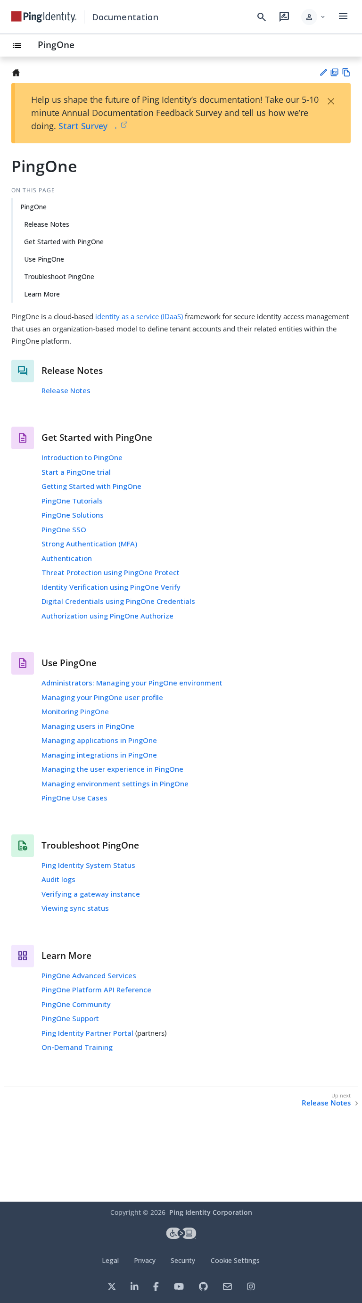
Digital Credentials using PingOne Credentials (118, 601)
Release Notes (46, 224)
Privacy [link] (145, 1260)
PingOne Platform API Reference (96, 989)
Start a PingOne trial (76, 472)
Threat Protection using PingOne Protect (110, 572)
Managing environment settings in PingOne (115, 783)
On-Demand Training (77, 1047)
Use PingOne (44, 259)
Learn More (42, 293)
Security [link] (183, 1260)
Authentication (66, 558)
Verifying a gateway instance (90, 894)
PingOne (56, 44)
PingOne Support (70, 1018)
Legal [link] (110, 1260)
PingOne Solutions (72, 515)
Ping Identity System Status (88, 865)
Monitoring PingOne (75, 711)
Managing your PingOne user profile (102, 697)
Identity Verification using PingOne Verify (111, 587)
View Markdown (346, 72)
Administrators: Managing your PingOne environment (131, 682)
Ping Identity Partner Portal (87, 1033)
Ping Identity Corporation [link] (210, 1212)
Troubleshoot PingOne (59, 276)
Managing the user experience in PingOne (112, 769)
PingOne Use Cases (74, 797)
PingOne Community (76, 1004)
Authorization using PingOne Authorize (107, 615)
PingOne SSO (63, 529)
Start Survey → (88, 126)
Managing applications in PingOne (99, 740)
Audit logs (58, 879)
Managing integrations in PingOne (99, 754)
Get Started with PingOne (64, 241)
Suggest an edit (323, 72)
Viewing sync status (75, 908)
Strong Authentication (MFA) (89, 543)
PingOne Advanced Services (88, 975)
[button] (313, 17)
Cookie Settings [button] (235, 1260)
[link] (43, 17)
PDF (334, 72)
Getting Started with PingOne (91, 486)
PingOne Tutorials (72, 500)
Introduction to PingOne (82, 457)
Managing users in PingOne (87, 726)
